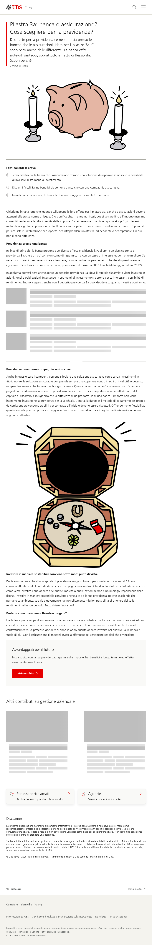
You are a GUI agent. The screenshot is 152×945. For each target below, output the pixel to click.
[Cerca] (134, 7)
